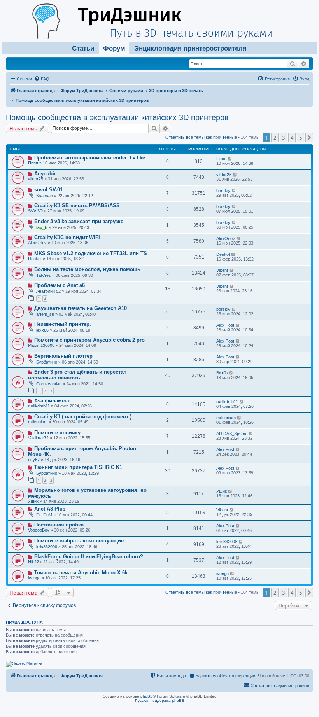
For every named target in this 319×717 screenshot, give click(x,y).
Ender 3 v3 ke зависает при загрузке (78, 221)
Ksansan (44, 195)
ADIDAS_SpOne (231, 433)
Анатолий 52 (48, 291)
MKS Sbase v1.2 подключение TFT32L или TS (90, 253)
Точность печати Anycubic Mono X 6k (81, 572)
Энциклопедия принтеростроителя (190, 48)
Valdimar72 (38, 437)
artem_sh (45, 314)
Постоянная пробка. (59, 525)
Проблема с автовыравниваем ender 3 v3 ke (89, 158)
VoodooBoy (38, 530)
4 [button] (292, 137)
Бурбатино (46, 362)
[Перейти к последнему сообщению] (230, 158)
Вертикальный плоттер (63, 356)
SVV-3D (35, 210)
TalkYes (43, 275)
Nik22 (33, 562)
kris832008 (46, 546)
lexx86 (42, 330)
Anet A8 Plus (49, 509)
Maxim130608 (41, 345)
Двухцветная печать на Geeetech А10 (80, 308)
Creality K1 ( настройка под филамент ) (82, 417)
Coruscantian (48, 383)
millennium (37, 422)
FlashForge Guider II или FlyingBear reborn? (88, 557)
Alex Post (225, 325)
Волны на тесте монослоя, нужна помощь (87, 269)
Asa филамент (52, 401)
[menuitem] (41, 79)
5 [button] (300, 137)
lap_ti (41, 227)
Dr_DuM (44, 514)
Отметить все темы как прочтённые (201, 137)
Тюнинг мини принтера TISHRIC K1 (78, 467)
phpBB (146, 696)
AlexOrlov (37, 242)
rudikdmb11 (39, 406)
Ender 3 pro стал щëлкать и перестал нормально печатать (77, 375)
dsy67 (34, 459)
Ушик (33, 501)
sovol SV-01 (48, 189)
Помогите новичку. (58, 432)
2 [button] (274, 137)
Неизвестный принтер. (62, 324)
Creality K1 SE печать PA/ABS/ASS (77, 205)
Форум (114, 48)
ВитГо (222, 373)
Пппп (33, 163)
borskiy (223, 190)
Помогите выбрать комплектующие (79, 541)
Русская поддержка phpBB (159, 700)
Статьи (83, 48)
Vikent (222, 270)
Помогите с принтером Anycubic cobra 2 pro (89, 340)
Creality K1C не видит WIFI (67, 237)
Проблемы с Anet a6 (59, 285)
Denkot (35, 258)
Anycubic (45, 174)
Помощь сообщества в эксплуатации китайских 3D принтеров (117, 117)
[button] (309, 137)
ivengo (34, 577)
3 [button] (283, 137)
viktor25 (35, 179)
